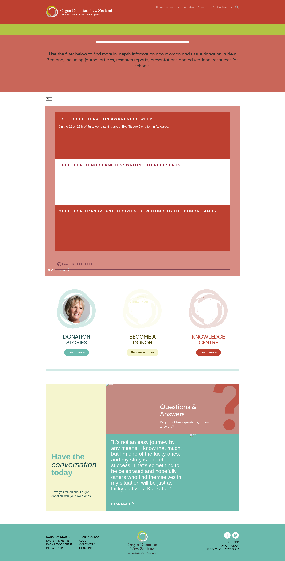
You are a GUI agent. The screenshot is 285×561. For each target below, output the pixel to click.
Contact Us (224, 7)
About (83, 541)
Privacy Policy (228, 546)
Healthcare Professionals (186, 29)
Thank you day (89, 537)
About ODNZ (206, 7)
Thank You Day (228, 14)
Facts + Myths (169, 14)
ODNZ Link (85, 548)
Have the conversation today (175, 7)
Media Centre (55, 548)
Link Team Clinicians (225, 29)
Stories (150, 14)
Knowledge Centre (59, 544)
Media (209, 14)
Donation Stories (58, 537)
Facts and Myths (57, 541)
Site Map (233, 542)
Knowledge (192, 14)
